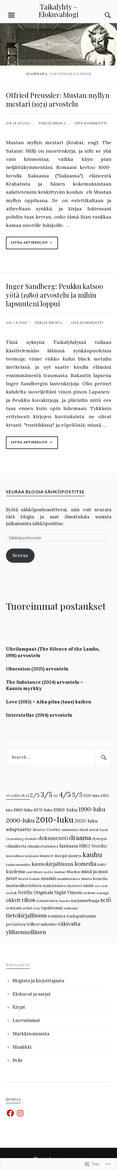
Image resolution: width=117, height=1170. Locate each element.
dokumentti (53, 838)
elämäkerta (16, 846)
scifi (105, 900)
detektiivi (30, 839)
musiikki (48, 878)
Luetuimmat (26, 1020)
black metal (89, 829)
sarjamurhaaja (85, 900)
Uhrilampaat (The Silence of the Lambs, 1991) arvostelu (53, 652)
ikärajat (61, 856)
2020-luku (86, 821)
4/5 (65, 794)
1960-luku (23, 809)
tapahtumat (52, 907)
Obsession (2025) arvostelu (37, 669)
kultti (102, 864)
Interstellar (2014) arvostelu (39, 715)
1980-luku (66, 809)
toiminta (56, 916)
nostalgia (103, 893)
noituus (89, 893)
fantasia (68, 846)
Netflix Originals (35, 892)
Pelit (18, 1060)
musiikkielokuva (68, 879)
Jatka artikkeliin (27, 244)
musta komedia (94, 878)
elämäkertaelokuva (42, 846)
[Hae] (103, 757)
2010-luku (54, 819)
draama (80, 838)
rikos (28, 900)
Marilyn (73, 872)
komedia (86, 863)
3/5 (46, 794)
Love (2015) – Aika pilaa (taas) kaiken (48, 702)
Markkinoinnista (31, 1034)
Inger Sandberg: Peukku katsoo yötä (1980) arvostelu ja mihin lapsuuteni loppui (54, 294)
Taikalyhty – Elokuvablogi (58, 10)
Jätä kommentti (90, 123)
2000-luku (20, 820)
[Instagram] (20, 1113)
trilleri (32, 924)
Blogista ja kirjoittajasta (38, 981)
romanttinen (47, 900)
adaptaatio (18, 829)
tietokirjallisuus (26, 915)
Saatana (64, 901)
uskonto (49, 924)
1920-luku (91, 795)
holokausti (32, 856)
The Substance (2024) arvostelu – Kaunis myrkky (44, 685)
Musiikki (22, 1047)
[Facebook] (10, 1113)
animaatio (70, 829)
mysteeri (74, 885)
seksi (27, 908)
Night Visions (68, 892)
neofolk (11, 893)
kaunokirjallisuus (52, 864)
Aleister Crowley (46, 829)
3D (55, 796)
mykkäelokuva (54, 885)
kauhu (92, 854)
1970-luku (43, 809)
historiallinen (15, 856)
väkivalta (69, 923)
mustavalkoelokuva (23, 885)
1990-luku (92, 809)
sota (36, 908)
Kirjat (19, 1007)
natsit (88, 885)
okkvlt (13, 900)
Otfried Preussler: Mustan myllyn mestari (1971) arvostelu (58, 99)
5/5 (77, 795)
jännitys (75, 856)
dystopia (99, 838)
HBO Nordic (93, 846)
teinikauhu (71, 908)
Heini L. (60, 123)
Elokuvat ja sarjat (32, 994)
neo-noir (101, 886)
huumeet (47, 856)
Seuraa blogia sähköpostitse (45, 491)
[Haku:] (58, 757)
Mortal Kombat (29, 879)
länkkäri (60, 872)
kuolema (15, 872)
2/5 (34, 795)
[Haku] (102, 15)
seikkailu (14, 908)
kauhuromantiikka (18, 865)
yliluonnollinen (26, 932)
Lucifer (48, 872)
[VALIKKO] (11, 15)
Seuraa (20, 555)
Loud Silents (34, 872)
